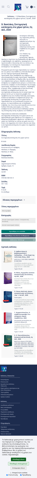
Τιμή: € (18, 269)
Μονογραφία (6, 211)
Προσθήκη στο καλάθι (17, 231)
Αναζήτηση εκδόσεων (7, 405)
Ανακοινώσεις (5, 431)
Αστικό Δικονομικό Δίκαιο (10, 225)
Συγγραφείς (4, 410)
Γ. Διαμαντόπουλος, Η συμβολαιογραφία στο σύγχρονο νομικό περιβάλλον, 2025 (22, 315)
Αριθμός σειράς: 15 (7, 166)
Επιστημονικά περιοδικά (8, 416)
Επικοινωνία (4, 382)
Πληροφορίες (5, 423)
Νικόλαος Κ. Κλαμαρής (8, 150)
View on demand (6, 434)
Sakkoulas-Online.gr (17, 240)
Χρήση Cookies (5, 397)
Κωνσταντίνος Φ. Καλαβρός (10, 147)
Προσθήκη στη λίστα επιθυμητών (17, 236)
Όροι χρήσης (5, 392)
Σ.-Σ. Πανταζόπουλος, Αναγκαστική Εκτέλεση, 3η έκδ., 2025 (23, 337)
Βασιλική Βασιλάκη (7, 158)
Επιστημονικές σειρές (7, 414)
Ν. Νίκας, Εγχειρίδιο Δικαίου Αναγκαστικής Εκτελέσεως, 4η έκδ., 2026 (24, 274)
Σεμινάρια (4, 427)
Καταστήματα (5, 379)
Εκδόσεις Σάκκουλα (7, 376)
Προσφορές (4, 419)
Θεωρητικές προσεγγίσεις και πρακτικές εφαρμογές (23, 321)
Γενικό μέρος (18, 297)
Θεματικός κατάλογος (7, 412)
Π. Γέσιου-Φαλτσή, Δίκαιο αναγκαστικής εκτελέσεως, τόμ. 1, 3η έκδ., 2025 (23, 293)
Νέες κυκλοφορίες (6, 407)
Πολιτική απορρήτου (7, 394)
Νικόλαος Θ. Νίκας (7, 152)
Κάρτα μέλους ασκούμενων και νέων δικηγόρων (10, 389)
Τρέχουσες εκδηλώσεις (8, 429)
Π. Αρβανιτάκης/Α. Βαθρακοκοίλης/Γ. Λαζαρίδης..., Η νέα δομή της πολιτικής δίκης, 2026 (24, 254)
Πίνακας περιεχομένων (14, 200)
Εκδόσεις (10, 16)
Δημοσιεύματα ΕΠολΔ (8, 164)
